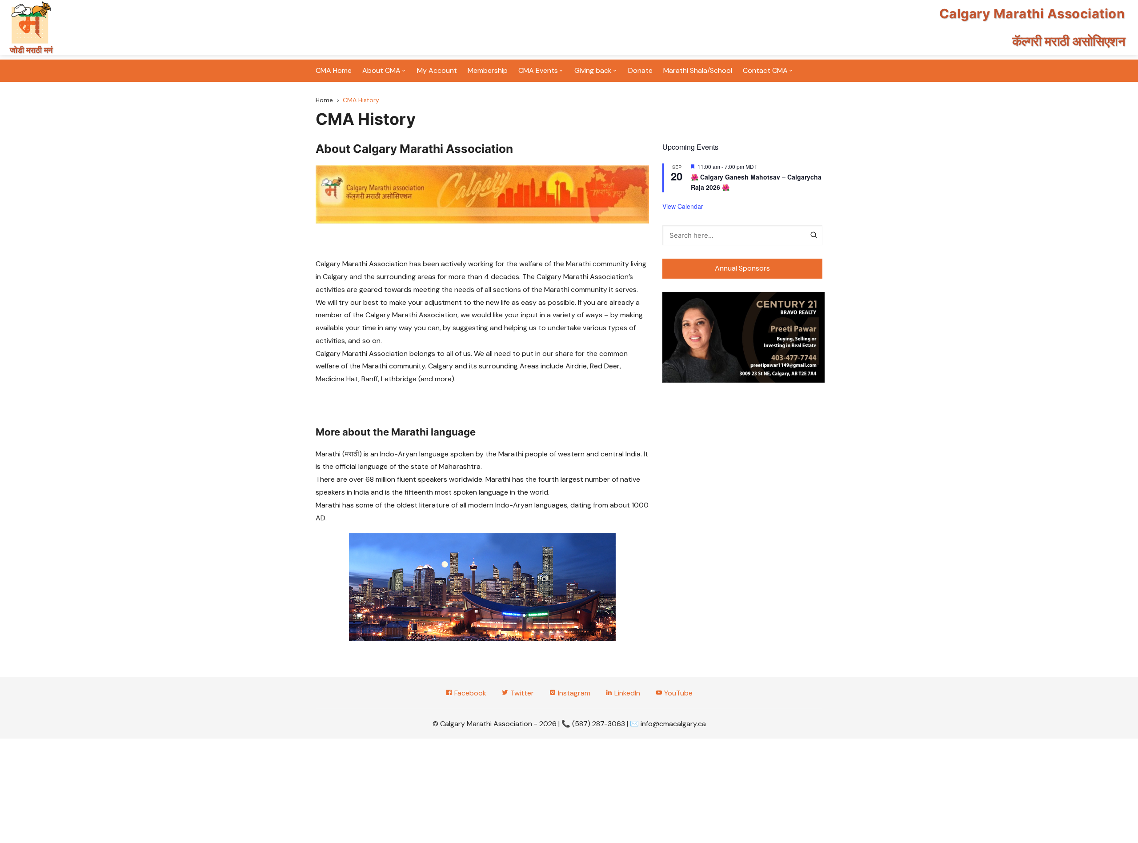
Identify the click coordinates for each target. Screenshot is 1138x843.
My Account (437, 70)
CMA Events (538, 70)
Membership (488, 70)
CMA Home (334, 70)
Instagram (573, 693)
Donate (640, 70)
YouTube (677, 693)
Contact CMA (765, 70)
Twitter (521, 693)
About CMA (381, 70)
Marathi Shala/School (697, 70)
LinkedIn (626, 693)
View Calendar (682, 206)
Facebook (469, 693)
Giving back (593, 70)
